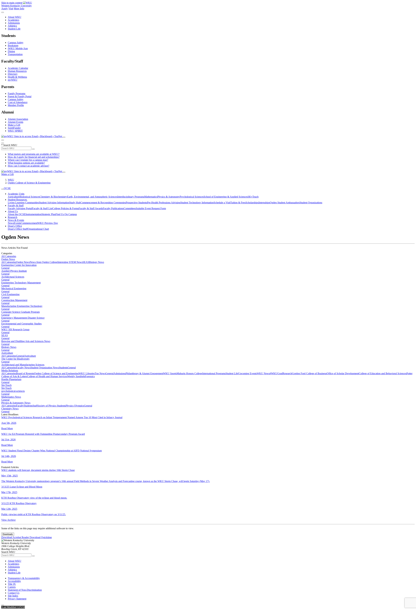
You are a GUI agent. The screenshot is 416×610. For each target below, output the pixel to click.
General (5, 268)
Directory (13, 74)
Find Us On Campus (66, 214)
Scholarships (252, 202)
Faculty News (23, 367)
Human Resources (17, 71)
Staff (34, 405)
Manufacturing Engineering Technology (21, 306)
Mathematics (150, 196)
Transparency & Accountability (24, 578)
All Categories (8, 256)
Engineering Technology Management (21, 282)
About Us (13, 211)
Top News (100, 373)
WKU (11, 179)
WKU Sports (170, 373)
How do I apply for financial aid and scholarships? (33, 157)
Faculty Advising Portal (20, 208)
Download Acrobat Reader (15, 537)
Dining (11, 51)
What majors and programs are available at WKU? (33, 154)
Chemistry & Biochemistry (53, 196)
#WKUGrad (276, 373)
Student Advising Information (54, 202)
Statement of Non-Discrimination (25, 590)
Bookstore (13, 45)
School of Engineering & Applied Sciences (226, 196)
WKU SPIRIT (15, 130)
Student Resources (17, 199)
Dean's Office (15, 226)
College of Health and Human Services (47, 376)
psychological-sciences (13, 391)
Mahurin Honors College (189, 373)
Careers (12, 587)
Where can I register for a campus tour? (28, 160)
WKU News (263, 373)
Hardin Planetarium (11, 379)
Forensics (90, 376)
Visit (10, 8)
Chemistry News (10, 408)
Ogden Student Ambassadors (284, 202)
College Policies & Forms (65, 208)
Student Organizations (310, 202)
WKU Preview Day (48, 223)
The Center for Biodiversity (15, 358)
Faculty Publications (113, 208)
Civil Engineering (10, 294)
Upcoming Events (247, 373)
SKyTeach (253, 196)
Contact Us (13, 592)
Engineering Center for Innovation (19, 265)
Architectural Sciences (12, 276)
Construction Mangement (14, 300)
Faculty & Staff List (42, 208)
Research (12, 217)
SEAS (86, 262)
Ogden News (8, 259)
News (11, 223)
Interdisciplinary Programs (130, 196)
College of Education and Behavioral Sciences (382, 373)
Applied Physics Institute (14, 271)
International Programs (214, 373)
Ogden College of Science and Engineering (56, 373)
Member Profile (16, 105)
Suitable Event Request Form (151, 208)
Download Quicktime (41, 537)
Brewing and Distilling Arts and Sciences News (25, 341)
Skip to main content (11, 2)
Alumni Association (18, 119)
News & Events (16, 220)
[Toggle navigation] (2, 189)
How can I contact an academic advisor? (28, 165)
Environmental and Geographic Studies (21, 323)
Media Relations (9, 370)
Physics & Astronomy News (15, 402)
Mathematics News (11, 396)
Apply (4, 8)
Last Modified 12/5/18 (13, 607)
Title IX (12, 584)
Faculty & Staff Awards (91, 208)
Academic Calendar (18, 68)
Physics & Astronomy (168, 196)
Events (17, 223)
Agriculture (14, 196)
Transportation (15, 54)
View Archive (8, 520)
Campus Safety (15, 42)
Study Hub (74, 202)
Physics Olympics (75, 405)
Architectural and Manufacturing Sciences (22, 364)
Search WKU (9, 145)
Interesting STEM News (70, 262)
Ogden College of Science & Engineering (29, 182)
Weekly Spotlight (76, 376)
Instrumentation (33, 214)
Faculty (20, 405)
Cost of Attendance (17, 102)
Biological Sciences (30, 196)
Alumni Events (15, 122)
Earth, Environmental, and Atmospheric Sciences (92, 196)
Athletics (12, 25)
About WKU (14, 17)
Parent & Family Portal (19, 96)
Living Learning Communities (23, 202)
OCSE (7, 188)
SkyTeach (6, 385)
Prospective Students (136, 202)
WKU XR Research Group (15, 329)
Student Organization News (44, 367)
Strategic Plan (48, 214)
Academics (13, 20)
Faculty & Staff (16, 205)
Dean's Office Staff (17, 229)
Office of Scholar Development (343, 373)
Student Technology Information (197, 202)
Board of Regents (25, 373)
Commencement (29, 223)
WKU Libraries (87, 373)
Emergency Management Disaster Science (23, 317)
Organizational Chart (38, 229)
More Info (19, 8)
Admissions (14, 22)
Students (63, 367)
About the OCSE (17, 214)
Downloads (8, 534)
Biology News (96, 262)
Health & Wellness (17, 77)
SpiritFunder (14, 127)
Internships (264, 202)
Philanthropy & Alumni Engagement (144, 373)
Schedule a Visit (222, 202)
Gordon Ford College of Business (309, 373)
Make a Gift (14, 125)
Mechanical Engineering (13, 288)
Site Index (13, 595)
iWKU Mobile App (18, 48)
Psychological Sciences (192, 196)
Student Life (14, 28)
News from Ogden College (44, 262)
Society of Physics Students (51, 405)
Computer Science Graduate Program (20, 312)
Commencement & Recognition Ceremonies (103, 202)
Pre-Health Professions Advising (163, 202)
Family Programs (16, 93)
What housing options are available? (26, 162)
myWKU (12, 79)
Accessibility (14, 581)
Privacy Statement (17, 598)
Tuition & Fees (238, 202)
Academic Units (16, 193)
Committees (130, 208)
